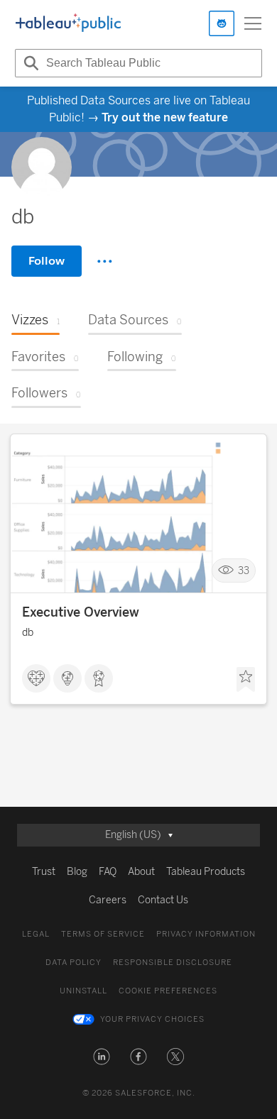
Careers (107, 900)
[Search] (29, 63)
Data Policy (73, 962)
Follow (46, 260)
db (27, 633)
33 (243, 571)
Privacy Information (206, 934)
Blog (77, 872)
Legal (36, 934)
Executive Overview (80, 612)
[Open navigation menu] (253, 23)
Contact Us (163, 900)
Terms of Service (103, 934)
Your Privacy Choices (152, 1019)
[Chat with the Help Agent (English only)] (221, 23)
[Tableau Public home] (68, 23)
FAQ (107, 872)
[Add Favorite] (246, 680)
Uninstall (83, 991)
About (141, 872)
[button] (101, 1056)
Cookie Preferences (168, 991)
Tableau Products (205, 872)
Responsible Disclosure (172, 962)
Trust (43, 872)
